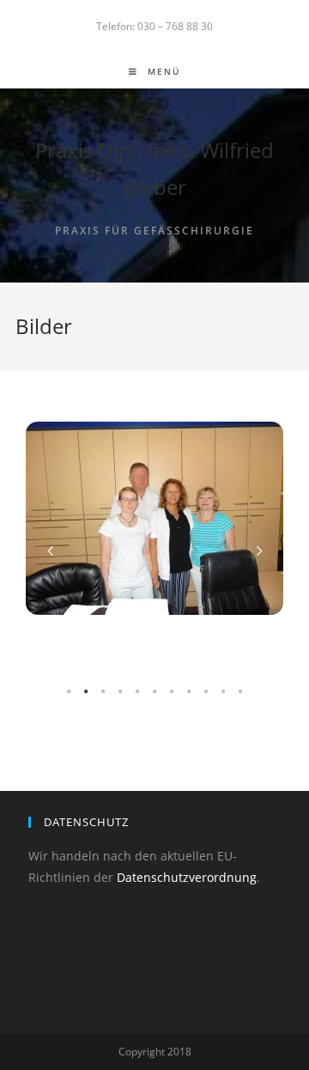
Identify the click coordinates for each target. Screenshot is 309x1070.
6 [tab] (154, 692)
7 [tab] (171, 692)
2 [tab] (85, 692)
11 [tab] (240, 692)
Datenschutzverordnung (187, 877)
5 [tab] (137, 692)
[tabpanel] (154, 518)
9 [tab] (206, 692)
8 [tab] (188, 692)
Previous (49, 550)
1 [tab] (68, 692)
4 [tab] (120, 692)
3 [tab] (103, 692)
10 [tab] (223, 692)
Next (259, 550)
